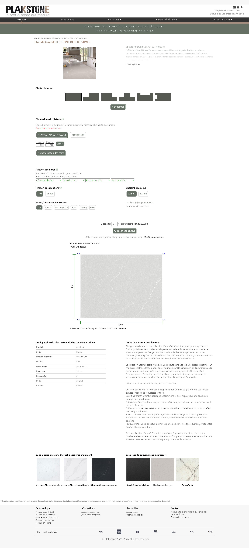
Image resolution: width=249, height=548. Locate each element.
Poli (40, 193)
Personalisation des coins (51, 153)
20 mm (143, 193)
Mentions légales (50, 532)
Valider (60, 144)
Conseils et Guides (221, 19)
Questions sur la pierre (90, 514)
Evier (92, 207)
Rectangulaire (61, 207)
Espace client (131, 511)
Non (39, 207)
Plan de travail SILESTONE (47, 517)
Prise (73, 207)
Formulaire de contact (180, 517)
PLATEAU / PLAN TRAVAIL (52, 135)
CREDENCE (78, 135)
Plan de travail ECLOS (45, 511)
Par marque (66, 19)
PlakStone (38, 38)
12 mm (131, 193)
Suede (50, 193)
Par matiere (113, 19)
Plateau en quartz (43, 522)
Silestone (46, 38)
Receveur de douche (166, 19)
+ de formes (118, 107)
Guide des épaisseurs (90, 511)
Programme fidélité (134, 514)
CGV (38, 532)
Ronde (48, 207)
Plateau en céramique (45, 520)
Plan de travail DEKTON (46, 514)
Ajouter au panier (124, 230)
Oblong (83, 207)
